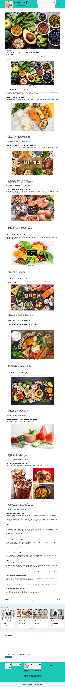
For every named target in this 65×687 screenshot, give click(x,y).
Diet (13, 50)
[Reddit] (9, 667)
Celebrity (39, 2)
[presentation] (8, 614)
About (46, 663)
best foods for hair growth (52, 147)
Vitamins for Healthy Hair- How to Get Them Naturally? (50, 600)
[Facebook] (6, 664)
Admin (8, 54)
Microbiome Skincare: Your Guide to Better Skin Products (40, 622)
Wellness (10, 50)
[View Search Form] (59, 4)
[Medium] (16, 664)
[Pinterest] (13, 664)
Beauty (7, 50)
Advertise (50, 663)
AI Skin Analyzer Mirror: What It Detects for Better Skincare (8, 622)
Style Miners (51, 665)
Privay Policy (55, 663)
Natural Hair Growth (19, 594)
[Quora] (6, 667)
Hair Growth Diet (25, 594)
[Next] (62, 618)
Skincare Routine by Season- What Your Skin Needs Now (15, 600)
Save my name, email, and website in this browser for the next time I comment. (18, 654)
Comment (7, 640)
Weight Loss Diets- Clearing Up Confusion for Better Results (24, 622)
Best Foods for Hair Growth (11, 594)
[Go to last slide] (2, 618)
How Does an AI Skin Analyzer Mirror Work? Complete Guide (56, 622)
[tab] (31, 628)
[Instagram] (9, 664)
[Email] (19, 664)
